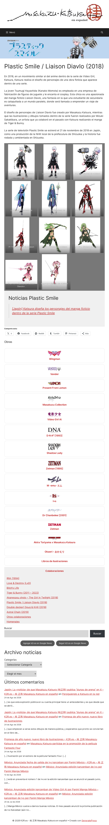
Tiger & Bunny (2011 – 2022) (23, 592)
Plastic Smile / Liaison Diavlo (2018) (27, 602)
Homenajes (13, 621)
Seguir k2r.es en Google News (72, 643)
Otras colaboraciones (19, 616)
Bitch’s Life (13, 588)
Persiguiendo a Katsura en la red (80, 694)
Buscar (8, 628)
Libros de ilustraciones (55, 561)
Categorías (10, 659)
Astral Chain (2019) (18, 612)
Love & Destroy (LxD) (19, 583)
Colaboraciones (54, 571)
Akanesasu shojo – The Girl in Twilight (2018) (32, 597)
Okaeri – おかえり (54, 551)
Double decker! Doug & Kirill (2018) (26, 607)
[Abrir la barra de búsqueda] (102, 32)
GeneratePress (89, 820)
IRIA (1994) (13, 578)
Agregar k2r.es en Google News (37, 643)
